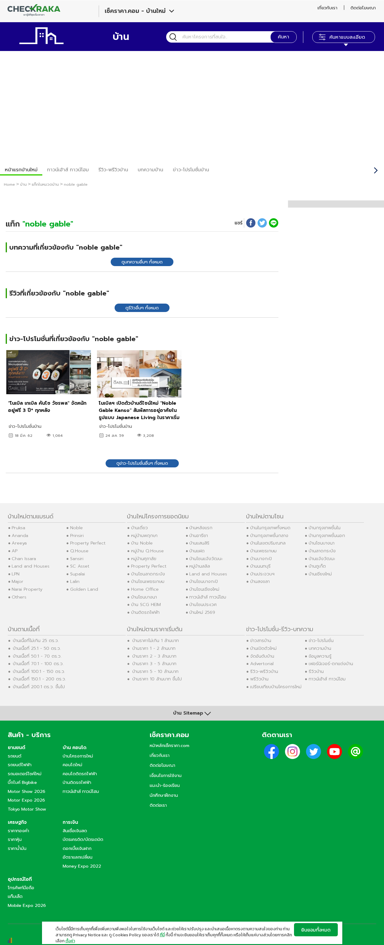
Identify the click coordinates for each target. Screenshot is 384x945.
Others (19, 597)
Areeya (19, 543)
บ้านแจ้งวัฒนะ (322, 558)
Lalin (75, 581)
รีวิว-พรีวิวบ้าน (113, 169)
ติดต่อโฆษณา (363, 7)
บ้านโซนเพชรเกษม (147, 581)
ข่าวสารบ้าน (260, 640)
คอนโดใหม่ (72, 764)
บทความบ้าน (320, 648)
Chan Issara (24, 558)
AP (14, 551)
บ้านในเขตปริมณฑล (268, 543)
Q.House (79, 551)
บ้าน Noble (142, 543)
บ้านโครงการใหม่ (78, 756)
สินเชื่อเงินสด (75, 830)
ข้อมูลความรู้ (320, 656)
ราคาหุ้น (15, 839)
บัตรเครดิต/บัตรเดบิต (83, 839)
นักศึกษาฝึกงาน (164, 795)
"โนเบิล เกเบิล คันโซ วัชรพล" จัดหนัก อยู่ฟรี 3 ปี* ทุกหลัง (47, 407)
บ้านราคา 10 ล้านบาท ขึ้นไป (157, 679)
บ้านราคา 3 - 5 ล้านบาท (154, 663)
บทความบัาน (150, 169)
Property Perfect (88, 543)
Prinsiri (77, 535)
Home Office (145, 589)
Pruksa (18, 527)
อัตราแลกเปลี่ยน (77, 857)
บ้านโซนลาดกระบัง (148, 574)
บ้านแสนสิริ (199, 543)
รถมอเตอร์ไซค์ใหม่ (24, 773)
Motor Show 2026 (26, 791)
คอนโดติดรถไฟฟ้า (80, 773)
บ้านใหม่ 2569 (202, 612)
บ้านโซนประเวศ (203, 604)
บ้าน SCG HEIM (146, 604)
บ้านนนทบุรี (260, 566)
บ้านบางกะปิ (261, 558)
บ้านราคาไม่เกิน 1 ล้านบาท (155, 640)
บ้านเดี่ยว (139, 527)
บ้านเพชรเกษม (263, 551)
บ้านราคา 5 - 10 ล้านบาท (155, 671)
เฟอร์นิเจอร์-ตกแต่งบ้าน (331, 663)
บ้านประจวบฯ (262, 574)
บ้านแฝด (197, 551)
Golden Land (84, 589)
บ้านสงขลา (260, 581)
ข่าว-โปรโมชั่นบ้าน (191, 169)
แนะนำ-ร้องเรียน (165, 785)
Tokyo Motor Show (27, 809)
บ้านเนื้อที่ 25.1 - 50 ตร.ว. (37, 648)
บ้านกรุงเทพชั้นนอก (327, 535)
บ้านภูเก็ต (317, 566)
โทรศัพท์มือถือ (21, 887)
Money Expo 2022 (82, 866)
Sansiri (76, 558)
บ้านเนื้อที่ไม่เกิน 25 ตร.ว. (36, 640)
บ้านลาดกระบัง (322, 551)
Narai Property (27, 589)
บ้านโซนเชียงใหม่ (204, 589)
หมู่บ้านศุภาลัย (143, 558)
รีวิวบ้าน (316, 671)
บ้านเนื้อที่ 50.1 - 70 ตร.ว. (37, 656)
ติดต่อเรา (158, 805)
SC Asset (79, 566)
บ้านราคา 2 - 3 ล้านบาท (154, 656)
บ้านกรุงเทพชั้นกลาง (269, 535)
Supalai (77, 574)
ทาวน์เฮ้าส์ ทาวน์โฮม (68, 169)
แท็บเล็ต (15, 896)
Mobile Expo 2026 (27, 905)
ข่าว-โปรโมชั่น (321, 640)
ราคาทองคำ (18, 830)
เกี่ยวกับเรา (327, 7)
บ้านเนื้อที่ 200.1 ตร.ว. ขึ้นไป (39, 686)
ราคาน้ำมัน (17, 848)
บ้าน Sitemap (188, 713)
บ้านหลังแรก (200, 527)
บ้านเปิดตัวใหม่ (263, 648)
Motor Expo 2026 (26, 800)
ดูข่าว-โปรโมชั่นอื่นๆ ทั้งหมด (142, 463)
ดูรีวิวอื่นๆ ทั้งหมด (142, 307)
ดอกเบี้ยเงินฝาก (77, 848)
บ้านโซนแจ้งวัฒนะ (206, 558)
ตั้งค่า (70, 941)
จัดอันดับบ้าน (262, 656)
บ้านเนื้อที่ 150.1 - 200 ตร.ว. (39, 679)
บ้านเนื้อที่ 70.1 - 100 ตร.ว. (38, 663)
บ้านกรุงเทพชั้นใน (324, 527)
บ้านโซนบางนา (144, 597)
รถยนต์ (14, 756)
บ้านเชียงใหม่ (320, 574)
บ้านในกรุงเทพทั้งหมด (270, 527)
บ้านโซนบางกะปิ (203, 581)
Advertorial (262, 663)
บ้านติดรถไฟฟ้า (145, 612)
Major (17, 581)
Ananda (20, 535)
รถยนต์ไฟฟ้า (20, 764)
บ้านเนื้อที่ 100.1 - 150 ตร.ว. (39, 671)
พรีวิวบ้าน (259, 679)
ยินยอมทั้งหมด (316, 929)
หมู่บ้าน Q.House (147, 551)
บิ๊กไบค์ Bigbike (22, 782)
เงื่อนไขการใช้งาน (166, 775)
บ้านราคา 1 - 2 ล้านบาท (154, 648)
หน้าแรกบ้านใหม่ (21, 169)
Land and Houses (31, 566)
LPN (16, 574)
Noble (76, 527)
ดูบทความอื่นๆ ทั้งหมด (142, 262)
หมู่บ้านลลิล (199, 566)
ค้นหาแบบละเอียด (347, 37)
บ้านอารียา (198, 535)
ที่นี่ (162, 935)
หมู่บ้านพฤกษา (144, 535)
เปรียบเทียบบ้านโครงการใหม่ (276, 686)
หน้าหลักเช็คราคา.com (169, 745)
